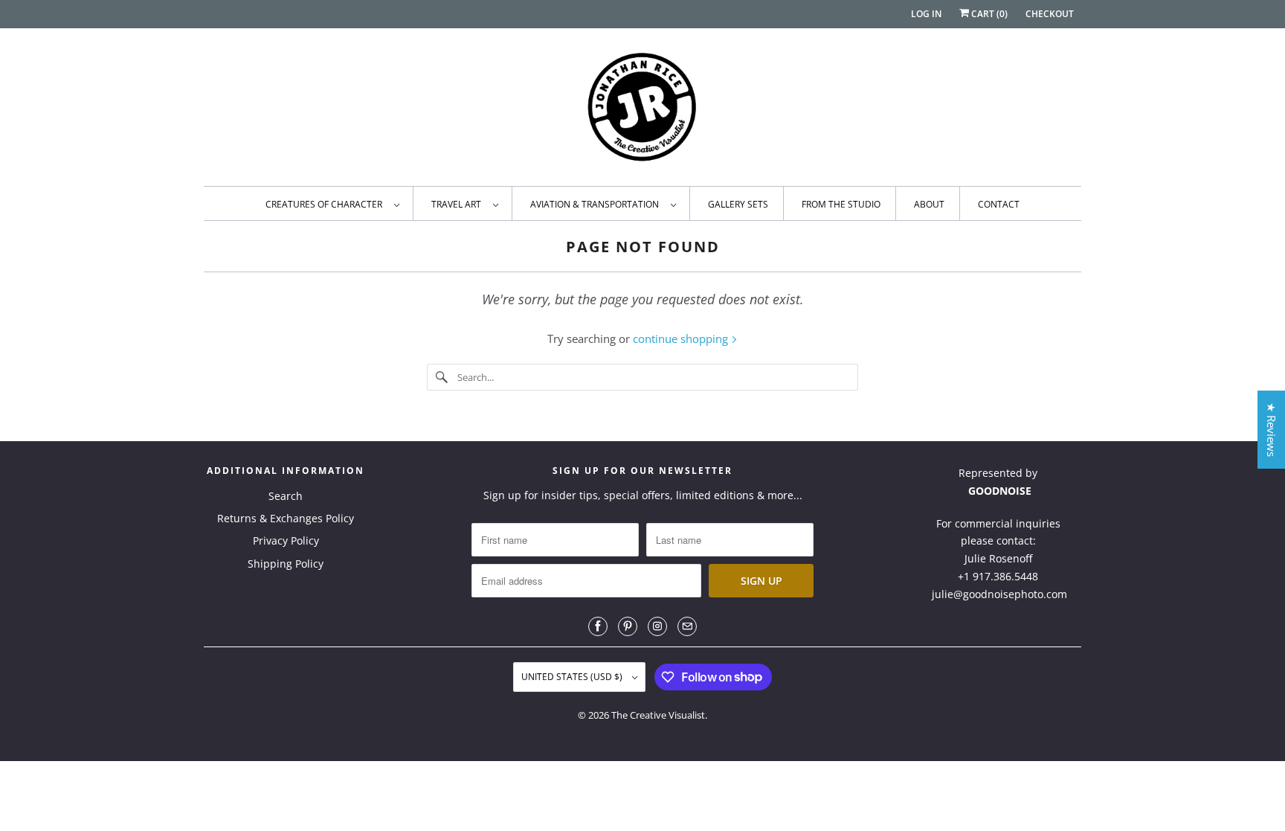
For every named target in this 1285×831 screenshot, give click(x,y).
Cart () (988, 13)
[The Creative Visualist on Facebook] (598, 626)
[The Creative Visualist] (642, 111)
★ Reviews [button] (1271, 429)
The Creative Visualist (658, 715)
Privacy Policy (286, 540)
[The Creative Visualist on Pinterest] (627, 626)
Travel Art (458, 204)
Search (285, 496)
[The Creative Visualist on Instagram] (657, 626)
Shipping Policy (285, 563)
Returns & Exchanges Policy (285, 518)
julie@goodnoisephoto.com (999, 594)
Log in (926, 13)
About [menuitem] (929, 204)
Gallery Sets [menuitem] (738, 204)
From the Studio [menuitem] (841, 204)
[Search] (442, 377)
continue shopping (682, 338)
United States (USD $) (573, 676)
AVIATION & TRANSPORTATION (596, 204)
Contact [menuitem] (999, 204)
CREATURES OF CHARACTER (326, 204)
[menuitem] (332, 203)
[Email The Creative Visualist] (687, 626)
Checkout (1049, 13)
